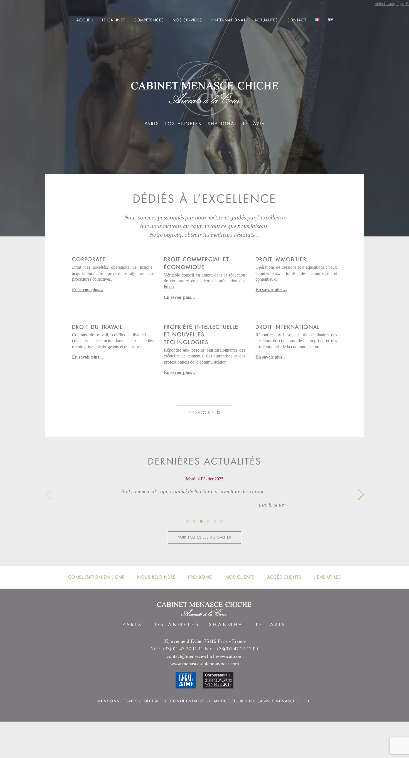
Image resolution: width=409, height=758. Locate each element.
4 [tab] (207, 521)
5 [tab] (214, 521)
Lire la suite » (273, 505)
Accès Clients (284, 577)
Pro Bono (200, 577)
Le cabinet (113, 20)
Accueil (84, 20)
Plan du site (222, 701)
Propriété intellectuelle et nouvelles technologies (201, 334)
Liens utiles (327, 577)
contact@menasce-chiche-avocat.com (205, 656)
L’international (228, 20)
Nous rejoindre (156, 577)
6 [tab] (221, 521)
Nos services (187, 20)
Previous (48, 494)
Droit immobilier (280, 259)
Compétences (149, 20)
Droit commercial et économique (196, 263)
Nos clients (240, 577)
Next (361, 494)
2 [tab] (194, 521)
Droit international (287, 327)
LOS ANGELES (175, 625)
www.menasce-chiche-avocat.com (204, 663)
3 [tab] (201, 521)
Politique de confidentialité (173, 701)
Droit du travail (97, 327)
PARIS (132, 625)
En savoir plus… (88, 289)
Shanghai (227, 625)
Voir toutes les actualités (204, 537)
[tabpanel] (204, 497)
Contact (297, 20)
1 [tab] (187, 521)
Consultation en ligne (96, 577)
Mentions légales (117, 701)
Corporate (89, 259)
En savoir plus (204, 412)
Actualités (266, 20)
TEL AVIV (271, 625)
